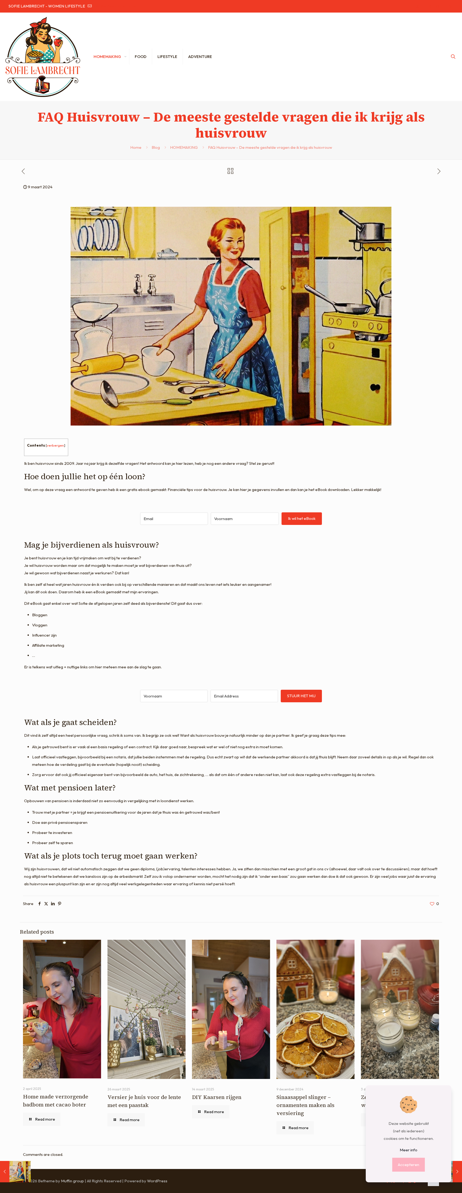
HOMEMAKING (184, 147)
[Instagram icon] (438, 6)
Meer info (408, 1149)
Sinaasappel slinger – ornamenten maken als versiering (305, 1105)
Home (135, 147)
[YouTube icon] (424, 6)
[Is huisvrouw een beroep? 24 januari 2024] (15, 1171)
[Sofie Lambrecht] (42, 57)
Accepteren (408, 1164)
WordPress (157, 1180)
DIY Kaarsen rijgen (216, 1097)
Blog (156, 147)
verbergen (55, 445)
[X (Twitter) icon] (417, 6)
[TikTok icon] (444, 6)
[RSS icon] (450, 6)
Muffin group (72, 1180)
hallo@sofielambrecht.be (114, 6)
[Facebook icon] (411, 6)
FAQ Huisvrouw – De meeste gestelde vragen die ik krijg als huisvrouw (270, 147)
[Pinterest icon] (431, 6)
